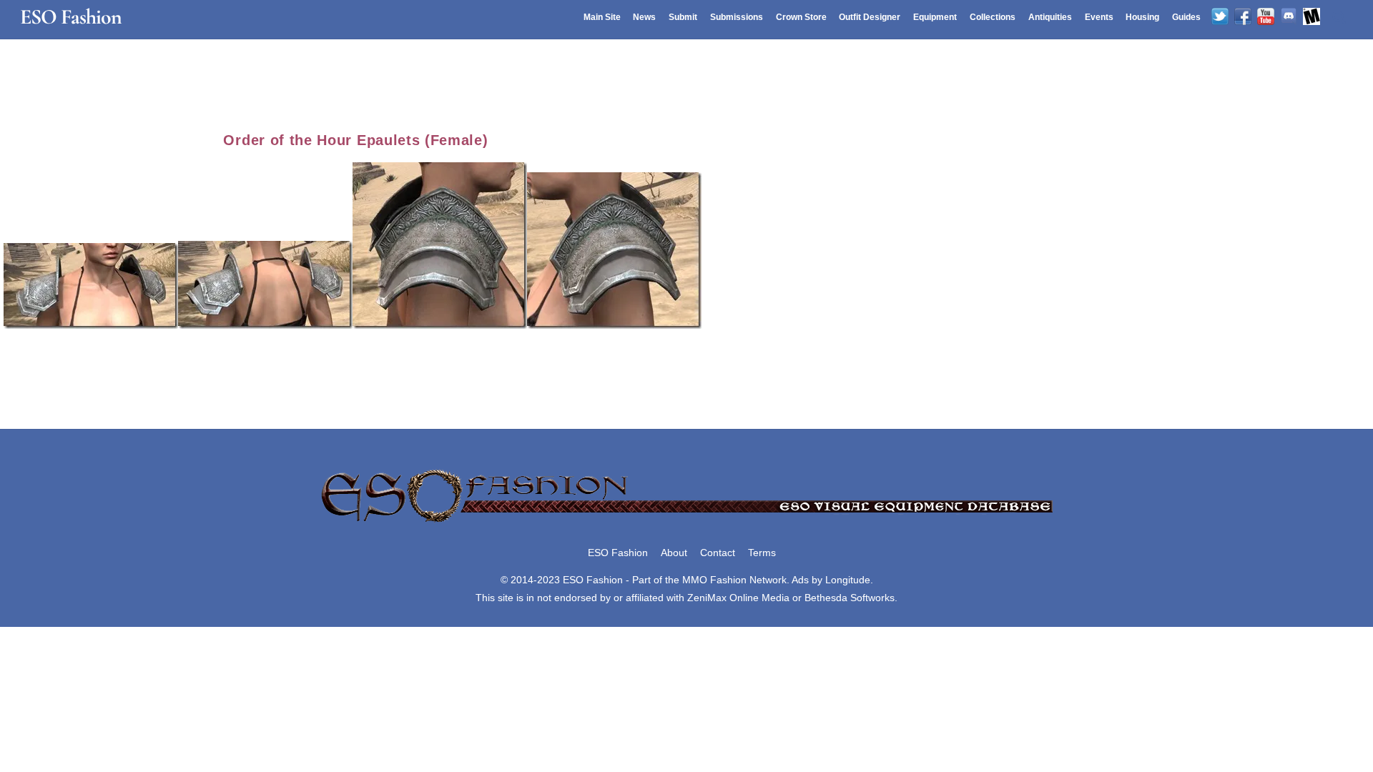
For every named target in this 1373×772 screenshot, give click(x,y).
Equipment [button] (935, 17)
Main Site (602, 17)
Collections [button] (992, 17)
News (644, 17)
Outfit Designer (869, 17)
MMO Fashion (714, 579)
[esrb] (1311, 17)
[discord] (1288, 17)
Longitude (847, 579)
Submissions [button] (736, 17)
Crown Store (801, 17)
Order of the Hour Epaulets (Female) (355, 140)
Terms (762, 552)
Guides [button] (1186, 17)
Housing (1142, 17)
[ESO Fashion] (686, 523)
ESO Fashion (618, 552)
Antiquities (1050, 17)
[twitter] (1220, 17)
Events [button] (1099, 17)
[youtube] (1265, 17)
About (674, 552)
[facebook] (1242, 17)
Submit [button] (683, 17)
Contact (717, 552)
